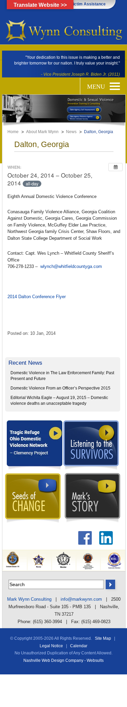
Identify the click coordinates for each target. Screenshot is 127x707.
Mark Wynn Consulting (29, 599)
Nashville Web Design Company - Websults (63, 660)
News (71, 131)
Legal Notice (51, 645)
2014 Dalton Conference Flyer (36, 296)
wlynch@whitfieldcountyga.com (71, 266)
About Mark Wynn (42, 131)
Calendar (78, 645)
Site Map (103, 638)
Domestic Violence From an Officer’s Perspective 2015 (60, 388)
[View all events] (115, 167)
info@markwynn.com (81, 599)
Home (13, 131)
